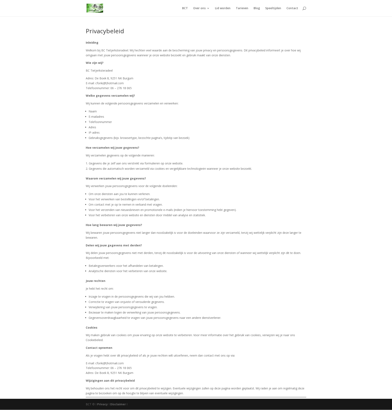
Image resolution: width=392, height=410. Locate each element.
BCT (185, 8)
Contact (292, 8)
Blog (257, 8)
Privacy (102, 404)
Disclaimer (118, 404)
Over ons (199, 8)
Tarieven (242, 8)
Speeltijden (273, 8)
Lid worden (223, 8)
